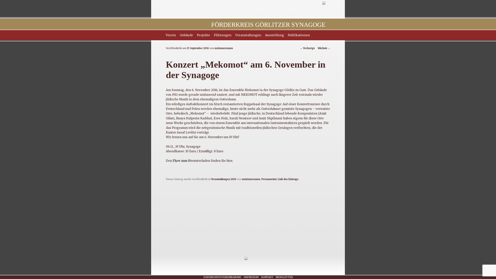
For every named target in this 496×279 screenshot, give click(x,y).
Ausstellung (274, 35)
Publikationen (299, 35)
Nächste (324, 48)
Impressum (251, 277)
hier (229, 161)
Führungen (222, 35)
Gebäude (186, 35)
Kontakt (267, 277)
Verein (171, 35)
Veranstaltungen (248, 35)
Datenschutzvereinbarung (222, 277)
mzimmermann (223, 48)
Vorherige (307, 48)
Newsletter (284, 277)
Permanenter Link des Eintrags (279, 179)
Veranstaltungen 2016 (223, 179)
